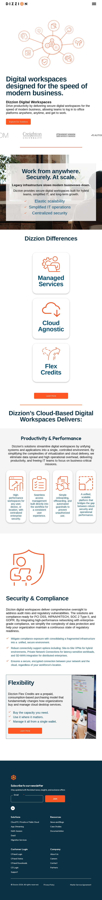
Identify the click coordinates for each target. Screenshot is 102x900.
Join (55, 798)
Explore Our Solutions (18, 121)
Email (19, 795)
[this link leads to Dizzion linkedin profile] (13, 808)
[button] (94, 4)
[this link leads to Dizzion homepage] (16, 4)
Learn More (51, 396)
